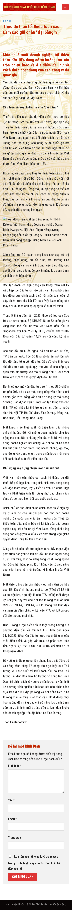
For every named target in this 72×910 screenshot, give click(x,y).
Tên (11, 800)
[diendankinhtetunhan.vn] (29, 7)
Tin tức (7, 21)
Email (12, 819)
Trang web (14, 837)
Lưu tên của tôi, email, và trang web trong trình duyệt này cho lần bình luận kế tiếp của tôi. (34, 862)
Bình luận (15, 766)
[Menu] (65, 7)
